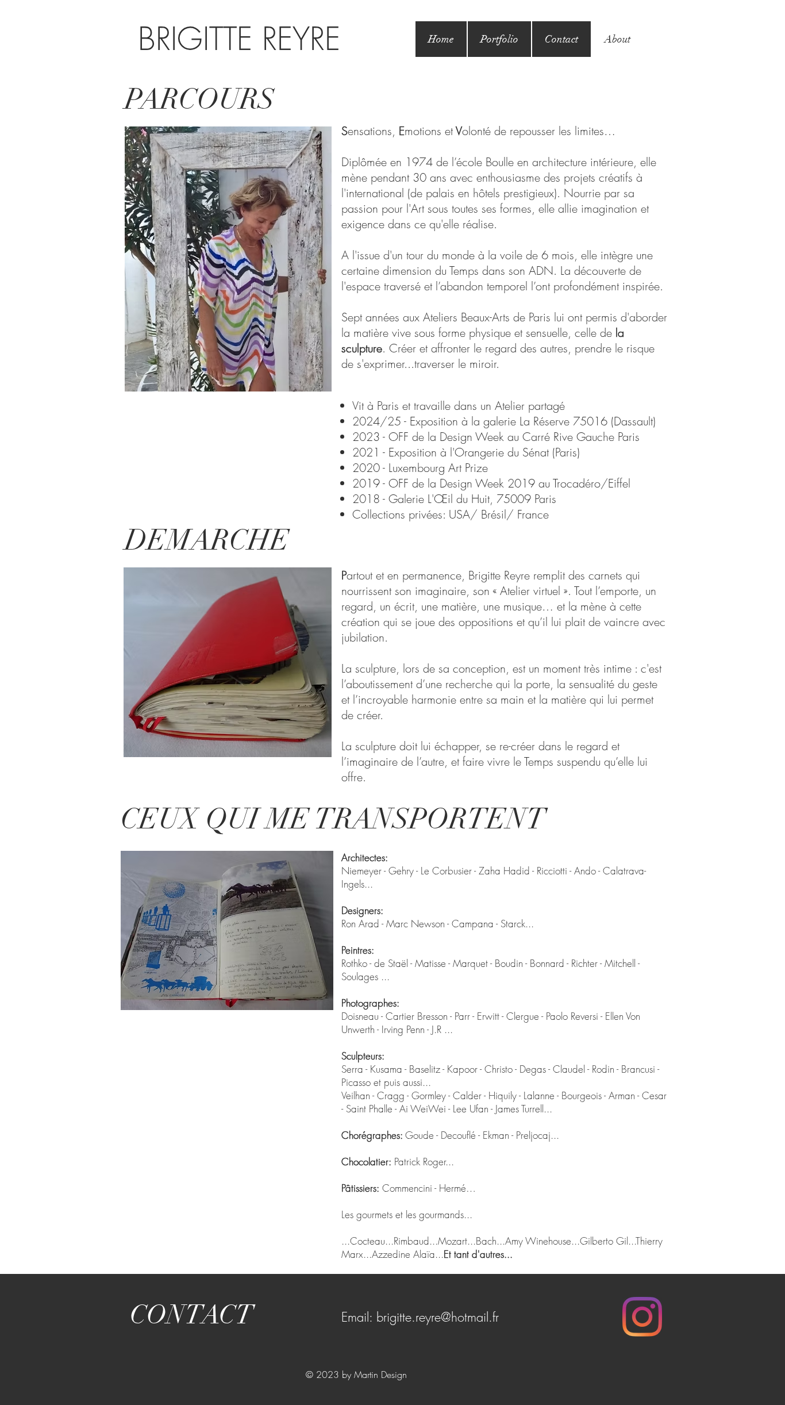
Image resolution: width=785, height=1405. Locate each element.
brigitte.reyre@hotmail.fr (437, 1317)
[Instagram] (642, 1317)
